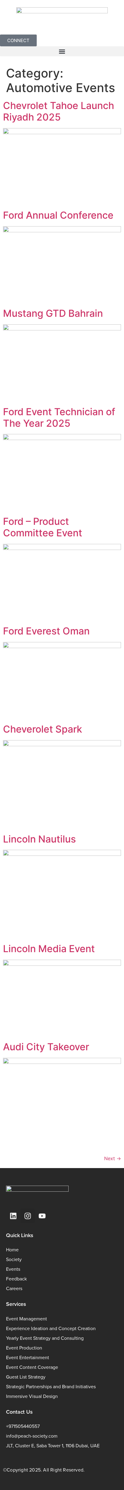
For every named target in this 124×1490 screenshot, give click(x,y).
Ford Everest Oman (46, 631)
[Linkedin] (13, 1216)
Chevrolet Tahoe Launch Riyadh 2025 (58, 111)
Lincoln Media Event (49, 949)
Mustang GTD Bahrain (53, 313)
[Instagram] (27, 1216)
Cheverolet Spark (42, 729)
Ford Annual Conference (58, 215)
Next (112, 1158)
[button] (62, 51)
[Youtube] (42, 1216)
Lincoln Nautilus (39, 839)
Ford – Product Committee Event (42, 527)
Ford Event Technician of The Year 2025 (59, 417)
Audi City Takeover (46, 1047)
